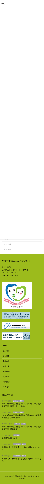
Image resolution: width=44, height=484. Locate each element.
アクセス (6, 387)
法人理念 (6, 351)
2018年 (8, 249)
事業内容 (6, 361)
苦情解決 (6, 371)
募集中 (21, 401)
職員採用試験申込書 (9, 438)
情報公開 (6, 366)
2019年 (8, 244)
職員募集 (6, 377)
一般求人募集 (17, 444)
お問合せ (6, 382)
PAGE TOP (40, 467)
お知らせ (15, 401)
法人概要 (6, 356)
